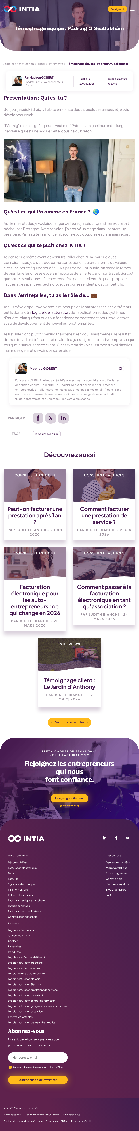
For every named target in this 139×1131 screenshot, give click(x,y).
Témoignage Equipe (47, 433)
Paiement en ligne (18, 889)
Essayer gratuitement (69, 798)
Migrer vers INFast (116, 867)
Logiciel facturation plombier (24, 979)
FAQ (108, 895)
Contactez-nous (71, 1115)
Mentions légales (12, 1115)
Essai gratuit (118, 9)
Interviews (56, 63)
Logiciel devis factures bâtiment (26, 957)
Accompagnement (117, 873)
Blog (41, 63)
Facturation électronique (22, 867)
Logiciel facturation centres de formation (31, 1000)
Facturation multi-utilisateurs (24, 911)
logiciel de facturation (50, 312)
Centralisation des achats (22, 916)
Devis (11, 873)
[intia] (22, 9)
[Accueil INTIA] (26, 838)
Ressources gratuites (118, 884)
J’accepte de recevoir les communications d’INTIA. (38, 1067)
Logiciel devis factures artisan (25, 968)
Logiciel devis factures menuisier (27, 973)
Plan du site (14, 951)
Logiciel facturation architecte (25, 962)
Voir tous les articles (69, 722)
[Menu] (132, 9)
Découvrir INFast (17, 862)
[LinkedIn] (104, 838)
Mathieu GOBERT (42, 77)
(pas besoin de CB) (69, 805)
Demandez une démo (118, 862)
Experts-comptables (20, 1017)
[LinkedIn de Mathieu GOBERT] (120, 368)
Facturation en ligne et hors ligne (26, 900)
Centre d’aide (114, 878)
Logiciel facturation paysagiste (26, 1011)
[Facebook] (116, 838)
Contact (13, 941)
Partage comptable (19, 905)
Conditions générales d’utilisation (42, 1115)
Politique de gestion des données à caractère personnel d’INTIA (35, 1121)
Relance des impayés (20, 895)
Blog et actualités (116, 889)
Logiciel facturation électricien (25, 984)
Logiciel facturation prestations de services (33, 989)
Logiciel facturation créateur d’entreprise (32, 1022)
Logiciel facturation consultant (25, 995)
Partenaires (14, 946)
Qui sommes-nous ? (19, 935)
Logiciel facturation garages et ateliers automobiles (37, 1006)
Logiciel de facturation (18, 63)
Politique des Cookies (82, 1121)
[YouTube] (128, 838)
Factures (13, 878)
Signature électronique (21, 884)
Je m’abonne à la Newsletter (38, 1080)
